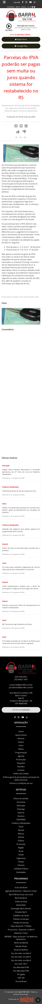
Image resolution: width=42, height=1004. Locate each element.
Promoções (21, 759)
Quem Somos (21, 735)
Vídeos (21, 749)
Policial (21, 837)
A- (30, 7)
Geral (21, 826)
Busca (24, 7)
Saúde (21, 854)
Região (21, 847)
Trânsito (21, 865)
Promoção (21, 844)
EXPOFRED (21, 819)
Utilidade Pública (21, 868)
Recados (21, 766)
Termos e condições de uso (21, 783)
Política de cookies (21, 773)
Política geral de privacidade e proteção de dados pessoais (21, 778)
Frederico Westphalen (21, 823)
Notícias (21, 738)
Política (21, 840)
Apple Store (22, 39)
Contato (21, 770)
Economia (21, 802)
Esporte (21, 812)
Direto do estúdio (21, 798)
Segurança (21, 858)
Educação (21, 805)
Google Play (22, 46)
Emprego (21, 809)
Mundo (21, 830)
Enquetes (21, 763)
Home (21, 731)
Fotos (21, 745)
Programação (21, 752)
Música (21, 833)
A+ (28, 7)
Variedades (21, 872)
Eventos (21, 816)
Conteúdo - (11, 7)
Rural (21, 851)
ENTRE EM (21, 710)
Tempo (21, 861)
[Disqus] (21, 365)
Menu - (19, 7)
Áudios (21, 742)
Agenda (21, 756)
